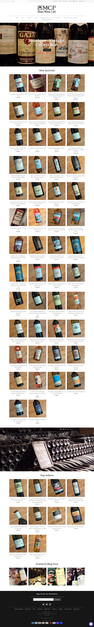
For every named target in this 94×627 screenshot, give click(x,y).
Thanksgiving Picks (47, 19)
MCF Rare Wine (48, 620)
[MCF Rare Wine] (47, 9)
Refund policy (76, 609)
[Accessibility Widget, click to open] (91, 624)
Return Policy (47, 609)
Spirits (29, 17)
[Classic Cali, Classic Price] (18, 585)
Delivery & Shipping (19, 609)
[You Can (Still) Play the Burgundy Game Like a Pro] (76, 585)
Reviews (60, 609)
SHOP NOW (47, 50)
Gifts (36, 17)
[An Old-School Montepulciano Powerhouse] (57, 585)
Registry (65, 1)
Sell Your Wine (57, 17)
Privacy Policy (28, 609)
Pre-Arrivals (40, 609)
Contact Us (54, 609)
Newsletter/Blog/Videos (70, 17)
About (60, 1)
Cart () (76, 1)
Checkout (81, 1)
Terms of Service (68, 609)
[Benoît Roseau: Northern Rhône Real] (37, 585)
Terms (34, 609)
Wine (23, 17)
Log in (70, 1)
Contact (55, 1)
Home (17, 17)
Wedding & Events (45, 17)
